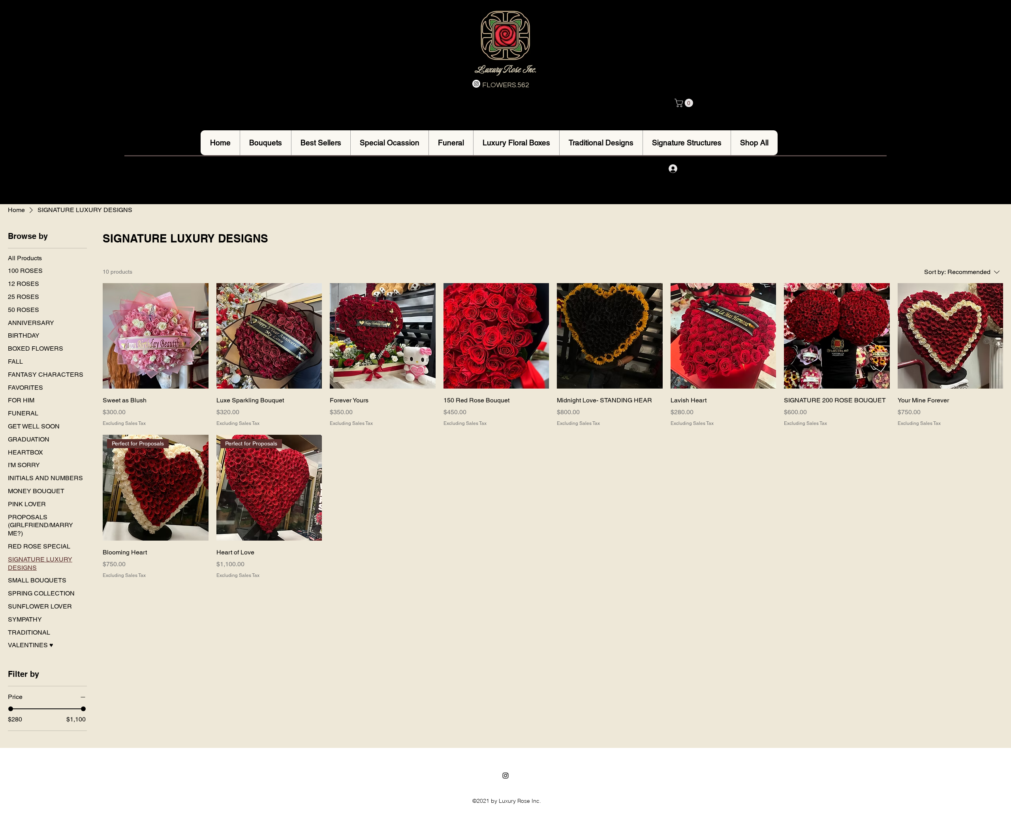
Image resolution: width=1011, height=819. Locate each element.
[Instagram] (476, 84)
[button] (685, 103)
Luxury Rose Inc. (505, 69)
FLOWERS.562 (505, 85)
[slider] (10, 709)
